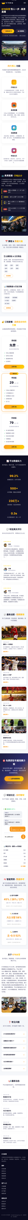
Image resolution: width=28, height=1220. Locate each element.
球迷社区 (4, 1178)
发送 (23, 836)
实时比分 (4, 1171)
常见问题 (4, 1188)
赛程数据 (4, 1173)
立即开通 (14, 366)
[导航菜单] (24, 2)
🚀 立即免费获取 (14, 779)
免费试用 (4, 1193)
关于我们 (4, 1191)
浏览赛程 (8, 276)
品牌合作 (4, 1201)
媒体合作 (4, 1208)
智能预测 (4, 1176)
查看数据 (8, 308)
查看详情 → (6, 651)
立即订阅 (14, 407)
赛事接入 (4, 1206)
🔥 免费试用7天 (8, 31)
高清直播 (4, 1168)
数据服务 (4, 1203)
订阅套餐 (4, 1186)
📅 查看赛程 (21, 31)
